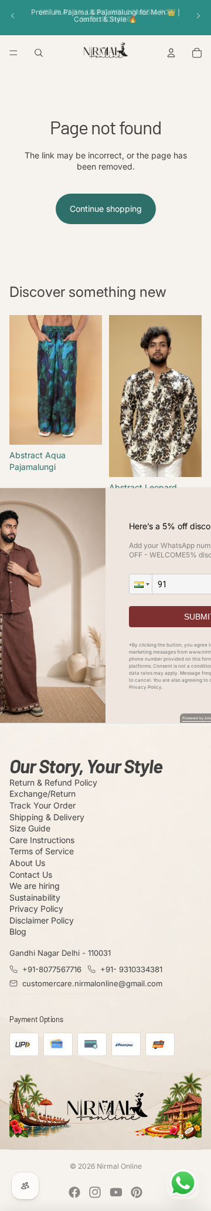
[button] (141, 584)
